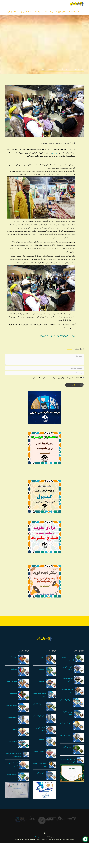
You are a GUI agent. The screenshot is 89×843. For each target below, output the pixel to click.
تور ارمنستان (40, 657)
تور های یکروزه (67, 747)
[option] (70, 818)
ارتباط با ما (49, 11)
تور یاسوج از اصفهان (65, 735)
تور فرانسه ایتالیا (12, 717)
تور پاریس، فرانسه (12, 681)
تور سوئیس (13, 693)
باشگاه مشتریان (26, 11)
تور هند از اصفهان (39, 751)
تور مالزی (41, 739)
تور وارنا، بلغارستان (12, 774)
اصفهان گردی (62, 11)
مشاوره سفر (75, 11)
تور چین (41, 681)
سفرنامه (39, 11)
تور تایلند (41, 669)
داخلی (66, 69)
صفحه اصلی (78, 69)
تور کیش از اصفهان (65, 700)
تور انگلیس (14, 669)
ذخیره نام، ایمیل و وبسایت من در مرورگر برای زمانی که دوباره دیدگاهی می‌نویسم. (56, 377)
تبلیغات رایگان (13, 11)
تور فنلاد (14, 729)
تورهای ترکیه (40, 773)
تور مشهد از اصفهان (65, 723)
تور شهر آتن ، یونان (11, 705)
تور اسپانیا (14, 657)
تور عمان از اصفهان (38, 716)
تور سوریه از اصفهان (38, 704)
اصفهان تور (55, 153)
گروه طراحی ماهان (39, 837)
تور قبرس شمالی (12, 742)
